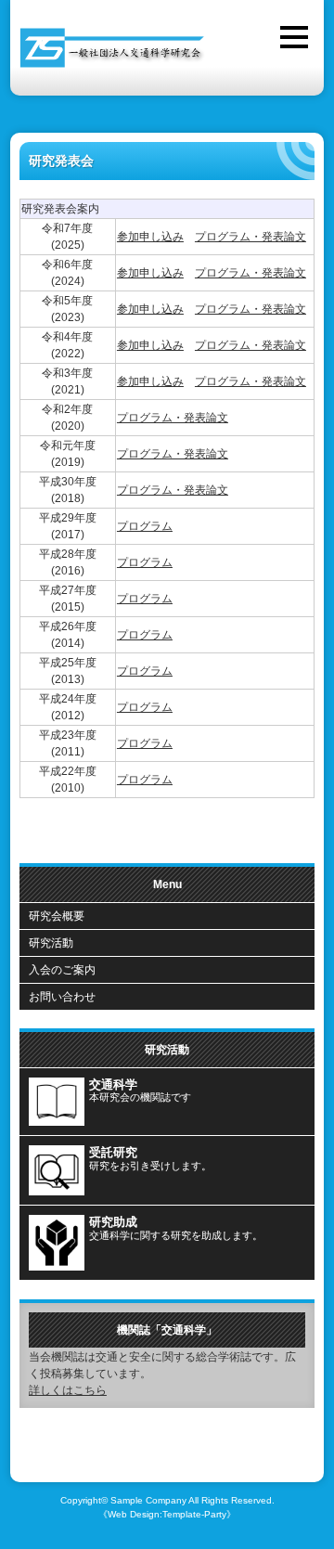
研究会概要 (56, 916)
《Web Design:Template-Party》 (167, 1514)
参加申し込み (150, 236)
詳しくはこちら (68, 1390)
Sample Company (148, 1500)
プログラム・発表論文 (250, 236)
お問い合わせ (62, 996)
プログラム (145, 526)
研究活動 (51, 942)
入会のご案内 (62, 969)
